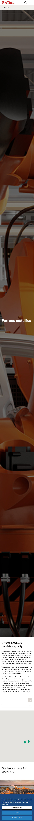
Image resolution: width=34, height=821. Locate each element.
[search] (25, 2)
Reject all (17, 812)
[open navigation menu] (30, 2)
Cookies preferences (17, 807)
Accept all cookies (17, 817)
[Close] (32, 796)
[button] (28, 741)
